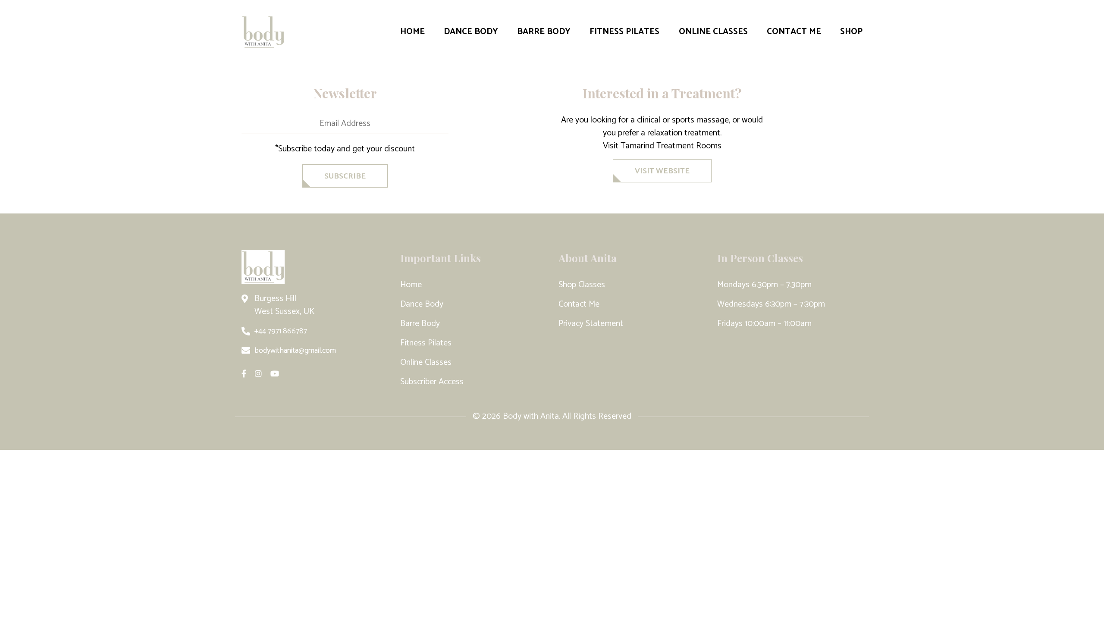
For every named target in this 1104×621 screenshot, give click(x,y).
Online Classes (713, 32)
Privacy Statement (590, 324)
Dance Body (471, 32)
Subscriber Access (432, 382)
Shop (851, 32)
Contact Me (794, 32)
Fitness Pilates (624, 32)
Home (412, 32)
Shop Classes (581, 285)
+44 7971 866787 (280, 331)
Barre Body (544, 32)
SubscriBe (345, 176)
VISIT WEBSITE (662, 171)
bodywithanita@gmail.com (295, 350)
